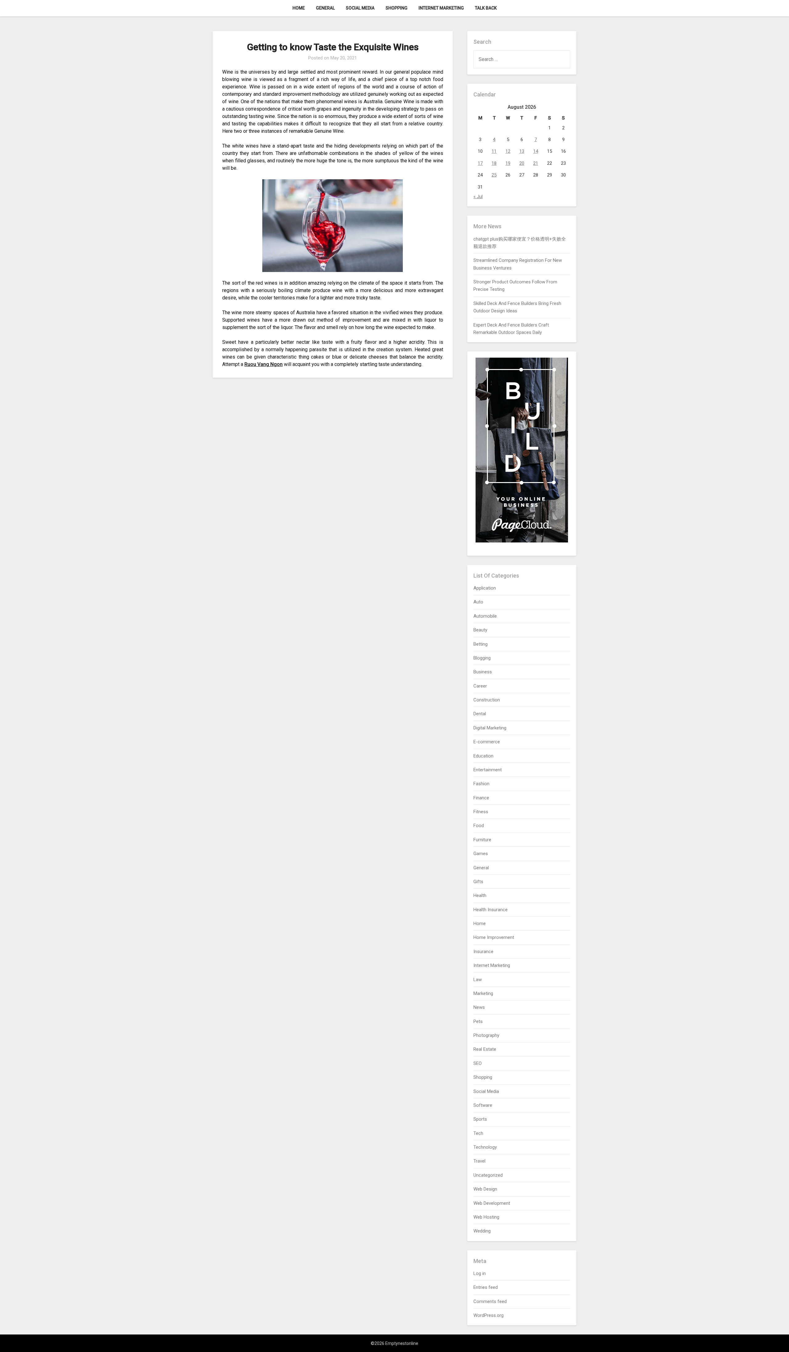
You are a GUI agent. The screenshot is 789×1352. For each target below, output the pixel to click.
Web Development (491, 1203)
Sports (480, 1119)
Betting (480, 644)
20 (521, 163)
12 (507, 151)
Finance (481, 798)
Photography (486, 1035)
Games (480, 853)
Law (477, 979)
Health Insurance (490, 909)
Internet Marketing (441, 8)
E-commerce (486, 742)
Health (479, 895)
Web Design (485, 1189)
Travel (479, 1161)
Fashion (481, 783)
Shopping (396, 8)
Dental (479, 714)
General (325, 8)
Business (482, 672)
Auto (478, 602)
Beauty (480, 630)
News (479, 1007)
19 (507, 163)
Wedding (482, 1231)
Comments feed (490, 1301)
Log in (479, 1273)
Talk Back (486, 8)
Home (298, 8)
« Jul (478, 196)
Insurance (483, 951)
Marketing (483, 993)
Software (482, 1105)
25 (494, 175)
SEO (477, 1063)
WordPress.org (488, 1315)
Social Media (360, 8)
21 (535, 163)
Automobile (485, 616)
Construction (486, 700)
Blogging (482, 658)
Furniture (482, 839)
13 (521, 151)
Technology (485, 1147)
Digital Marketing (489, 728)
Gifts (478, 881)
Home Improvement (493, 937)
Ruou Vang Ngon (263, 364)
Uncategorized (488, 1175)
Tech (478, 1133)
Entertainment (487, 770)
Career (480, 686)
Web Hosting (486, 1217)
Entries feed (485, 1287)
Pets (478, 1021)
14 (535, 151)
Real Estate (484, 1049)
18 (494, 163)
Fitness (480, 811)
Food (478, 825)
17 (480, 163)
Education (483, 756)
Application (484, 588)
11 (494, 151)
